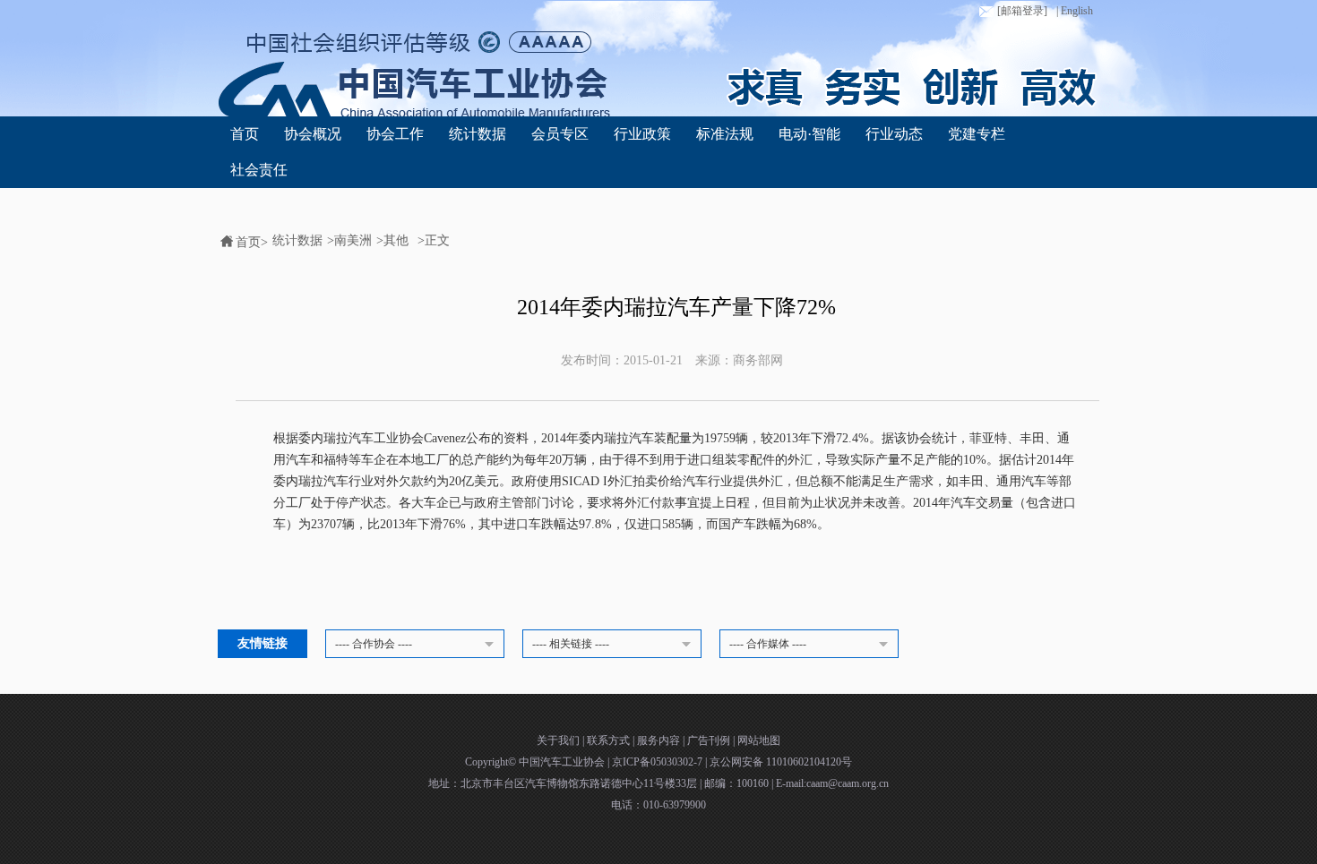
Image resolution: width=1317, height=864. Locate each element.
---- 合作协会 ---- (373, 643)
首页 (244, 133)
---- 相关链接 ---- (570, 643)
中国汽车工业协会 (563, 762)
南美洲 (353, 240)
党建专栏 (976, 133)
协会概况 (312, 133)
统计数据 (477, 133)
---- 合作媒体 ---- (767, 643)
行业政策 (642, 133)
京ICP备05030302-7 (658, 762)
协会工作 (395, 133)
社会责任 (259, 169)
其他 (396, 240)
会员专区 (560, 133)
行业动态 (894, 133)
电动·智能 (809, 133)
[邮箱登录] (1022, 10)
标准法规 (724, 133)
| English (1074, 10)
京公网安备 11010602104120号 (781, 762)
